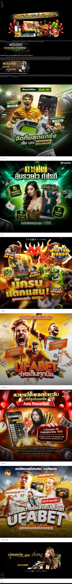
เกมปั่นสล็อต (2, 5)
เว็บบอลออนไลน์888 (4, 539)
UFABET (2, 3)
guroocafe (3, 158)
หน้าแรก (2, 1)
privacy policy (3, 577)
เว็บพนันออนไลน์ (4, 387)
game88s (3, 311)
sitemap (2, 6)
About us (2, 575)
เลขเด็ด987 (3, 463)
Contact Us (2, 573)
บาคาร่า (2, 234)
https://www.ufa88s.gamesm (16, 79)
